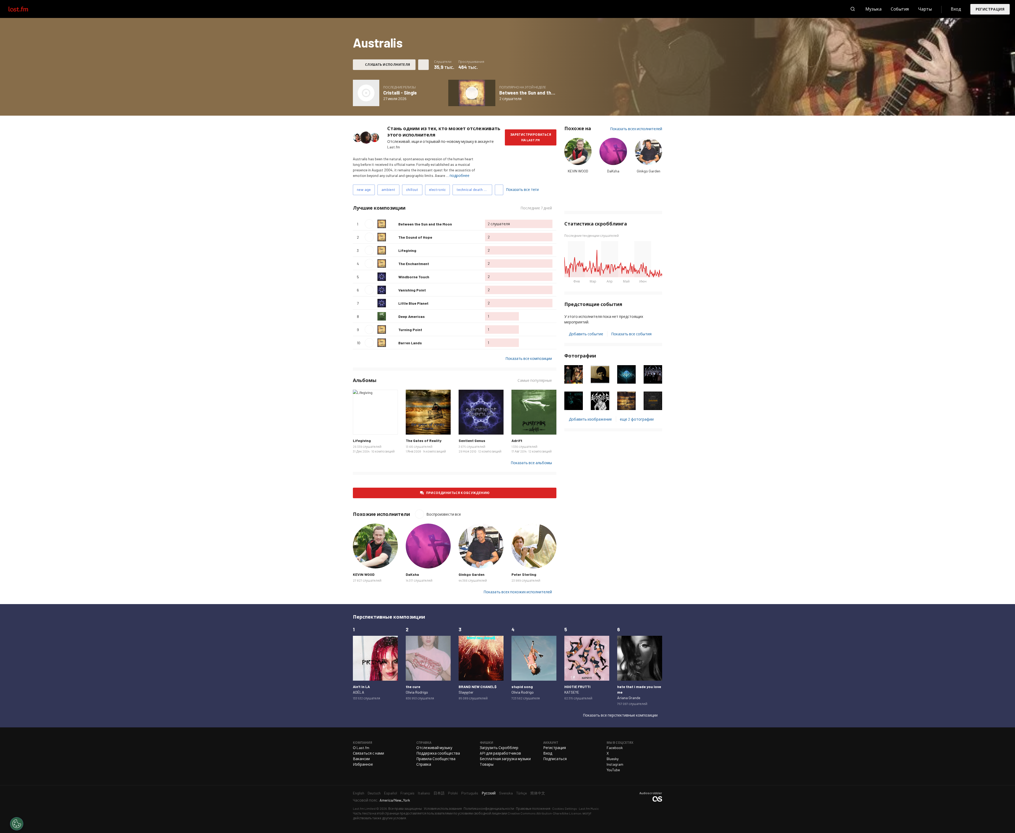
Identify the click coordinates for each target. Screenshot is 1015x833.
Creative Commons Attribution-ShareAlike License (544, 813)
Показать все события (631, 334)
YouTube (613, 770)
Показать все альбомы (531, 462)
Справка (423, 764)
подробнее (459, 175)
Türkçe (521, 793)
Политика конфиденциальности (489, 808)
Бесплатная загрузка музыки (505, 758)
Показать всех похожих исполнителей (517, 592)
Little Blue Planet (413, 303)
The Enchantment (413, 263)
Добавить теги (499, 190)
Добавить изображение (590, 419)
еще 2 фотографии (637, 419)
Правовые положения (533, 808)
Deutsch (374, 793)
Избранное (363, 764)
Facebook (615, 747)
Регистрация (990, 9)
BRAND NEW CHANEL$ (478, 686)
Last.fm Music (589, 808)
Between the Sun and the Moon (532, 93)
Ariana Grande (628, 697)
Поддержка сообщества (438, 753)
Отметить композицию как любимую (392, 224)
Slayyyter (466, 692)
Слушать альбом (366, 93)
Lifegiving (407, 250)
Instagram (615, 764)
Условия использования (443, 808)
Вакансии (361, 758)
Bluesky (613, 758)
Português (469, 793)
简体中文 (537, 793)
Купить (361, 426)
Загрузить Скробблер (499, 747)
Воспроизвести (369, 224)
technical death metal (474, 189)
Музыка (873, 8)
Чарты (925, 8)
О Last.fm (361, 747)
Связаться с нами (368, 753)
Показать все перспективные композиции (620, 715)
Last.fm (24, 9)
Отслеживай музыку (434, 747)
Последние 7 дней (536, 208)
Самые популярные (535, 380)
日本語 (439, 793)
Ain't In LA (361, 686)
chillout (412, 189)
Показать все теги (522, 189)
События (900, 8)
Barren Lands (410, 343)
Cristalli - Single (400, 93)
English (358, 793)
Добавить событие (586, 334)
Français (407, 793)
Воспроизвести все (439, 208)
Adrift (516, 440)
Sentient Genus (472, 440)
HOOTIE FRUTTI (577, 686)
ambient (388, 189)
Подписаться (555, 758)
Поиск (852, 9)
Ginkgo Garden (648, 171)
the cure (413, 686)
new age (364, 189)
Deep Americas (411, 316)
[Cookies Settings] (16, 823)
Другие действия (423, 64)
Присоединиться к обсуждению (458, 493)
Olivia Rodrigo (417, 692)
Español (390, 793)
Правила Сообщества (435, 758)
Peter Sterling (523, 574)
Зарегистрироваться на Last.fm (530, 137)
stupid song (522, 686)
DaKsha (613, 171)
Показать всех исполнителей (636, 128)
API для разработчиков (500, 753)
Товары (486, 764)
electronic (437, 189)
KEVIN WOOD (578, 171)
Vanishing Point (412, 290)
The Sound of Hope (415, 237)
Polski (453, 793)
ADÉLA (358, 692)
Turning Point (410, 329)
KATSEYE (571, 692)
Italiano (424, 793)
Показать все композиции (528, 358)
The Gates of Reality (423, 440)
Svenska (506, 793)
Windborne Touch (413, 277)
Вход (956, 8)
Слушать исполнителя (387, 64)
